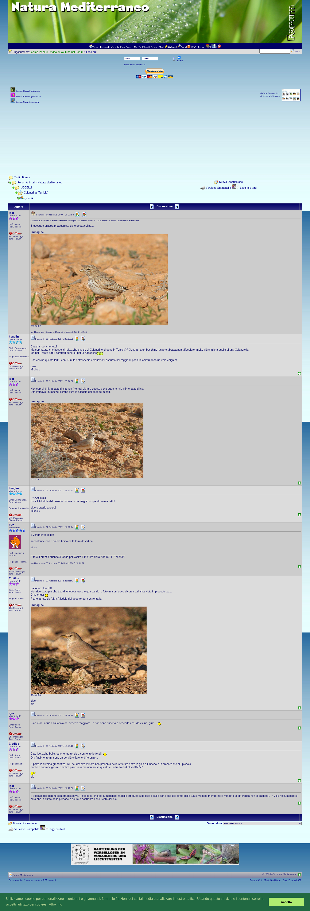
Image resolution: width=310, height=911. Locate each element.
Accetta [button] (286, 902)
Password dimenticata (135, 64)
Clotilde (14, 578)
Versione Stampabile (218, 187)
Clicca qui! (90, 52)
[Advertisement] (155, 133)
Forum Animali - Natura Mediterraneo (40, 182)
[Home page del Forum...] (91, 47)
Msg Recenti (126, 47)
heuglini (14, 336)
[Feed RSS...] (188, 47)
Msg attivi (115, 47)
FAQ (194, 47)
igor (11, 212)
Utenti (146, 47)
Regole (201, 47)
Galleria (154, 47)
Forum (95, 47)
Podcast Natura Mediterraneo (28, 91)
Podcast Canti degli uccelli (27, 102)
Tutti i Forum (22, 177)
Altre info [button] (55, 904)
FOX (12, 524)
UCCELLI (26, 187)
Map (161, 47)
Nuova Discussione (231, 181)
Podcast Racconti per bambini (28, 96)
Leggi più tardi (248, 187)
